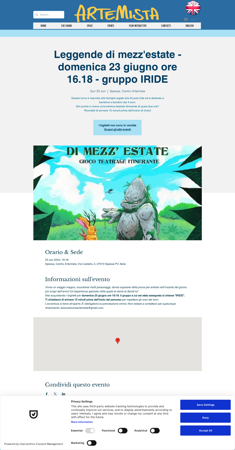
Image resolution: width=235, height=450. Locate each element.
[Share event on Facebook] (46, 394)
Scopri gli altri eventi (117, 129)
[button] (137, 25)
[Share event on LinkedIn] (63, 394)
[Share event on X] (55, 394)
